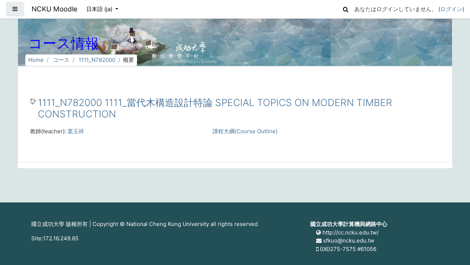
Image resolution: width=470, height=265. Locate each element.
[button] (345, 8)
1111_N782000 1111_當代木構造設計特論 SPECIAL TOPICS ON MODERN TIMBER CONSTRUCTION (215, 108)
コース (61, 59)
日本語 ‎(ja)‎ (100, 9)
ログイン (451, 9)
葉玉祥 (76, 131)
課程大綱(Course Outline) (245, 131)
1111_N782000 (97, 59)
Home (36, 59)
